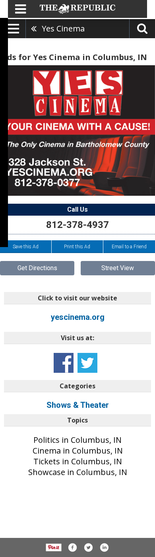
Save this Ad (26, 246)
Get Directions (37, 268)
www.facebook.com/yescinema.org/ (64, 363)
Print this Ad (77, 246)
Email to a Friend (129, 246)
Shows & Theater (77, 405)
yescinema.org (78, 317)
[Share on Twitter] (88, 547)
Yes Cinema (63, 28)
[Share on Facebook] (72, 547)
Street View (117, 268)
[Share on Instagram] (104, 547)
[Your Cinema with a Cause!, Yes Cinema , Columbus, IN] (77, 130)
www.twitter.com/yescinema (87, 363)
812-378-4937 (77, 224)
